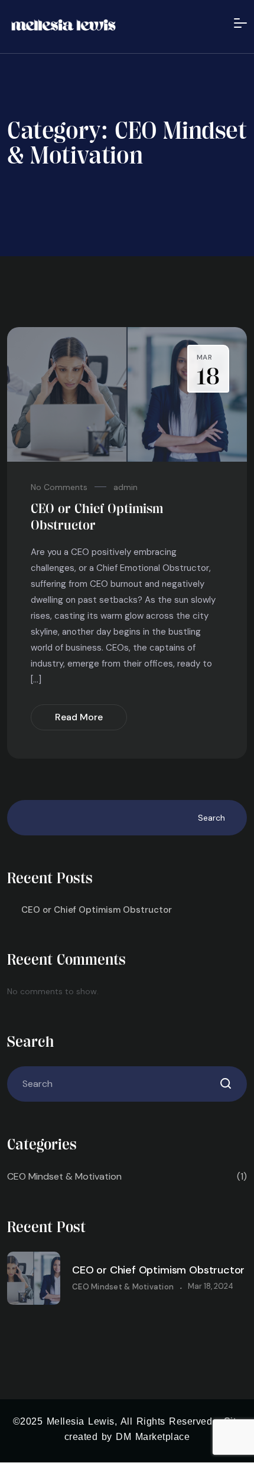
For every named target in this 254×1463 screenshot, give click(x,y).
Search (211, 817)
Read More (79, 717)
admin (125, 487)
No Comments (59, 487)
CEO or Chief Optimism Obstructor (96, 910)
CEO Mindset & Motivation (127, 1176)
